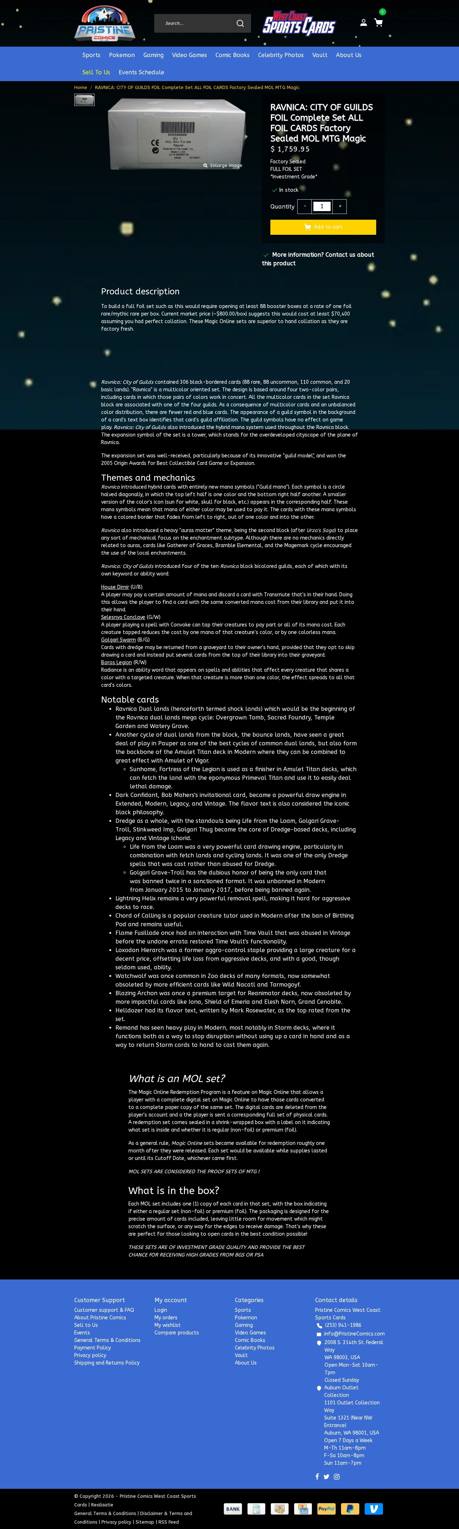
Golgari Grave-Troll (157, 872)
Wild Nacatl (238, 984)
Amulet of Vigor (186, 760)
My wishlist (168, 1325)
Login (161, 1310)
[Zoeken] (240, 23)
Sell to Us (86, 1325)
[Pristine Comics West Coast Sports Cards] (105, 23)
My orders (166, 1318)
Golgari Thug (195, 829)
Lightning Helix (135, 898)
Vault (319, 55)
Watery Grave (169, 726)
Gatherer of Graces (190, 545)
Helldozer (129, 1010)
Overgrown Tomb (240, 717)
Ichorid (180, 838)
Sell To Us (96, 72)
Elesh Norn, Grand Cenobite (302, 1001)
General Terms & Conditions (107, 1340)
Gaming (153, 55)
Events (82, 1333)
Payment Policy (92, 1348)
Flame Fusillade (137, 932)
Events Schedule (141, 72)
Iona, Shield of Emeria (219, 1001)
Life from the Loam (268, 820)
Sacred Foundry (289, 717)
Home (80, 87)
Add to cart (328, 227)
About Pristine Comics (100, 1318)
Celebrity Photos (281, 55)
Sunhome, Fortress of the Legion (175, 769)
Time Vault (258, 932)
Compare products (177, 1333)
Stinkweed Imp (153, 829)
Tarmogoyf (284, 984)
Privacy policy (90, 1355)
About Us (348, 55)
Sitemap (145, 1522)
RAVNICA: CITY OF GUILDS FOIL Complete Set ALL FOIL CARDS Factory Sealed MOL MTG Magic (197, 87)
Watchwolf (130, 976)
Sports (91, 55)
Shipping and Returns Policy (106, 1363)
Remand (126, 1027)
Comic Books (233, 55)
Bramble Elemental (239, 545)
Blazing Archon (136, 993)
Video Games (189, 55)
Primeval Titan (262, 777)
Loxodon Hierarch (140, 950)
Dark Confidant (136, 795)
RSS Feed (168, 1522)
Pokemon (122, 55)
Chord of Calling (138, 915)
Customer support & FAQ (104, 1310)
